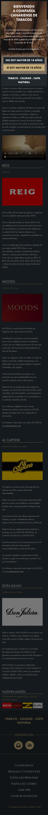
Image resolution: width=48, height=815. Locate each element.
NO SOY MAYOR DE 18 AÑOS (24, 60)
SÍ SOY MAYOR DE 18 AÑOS (24, 67)
